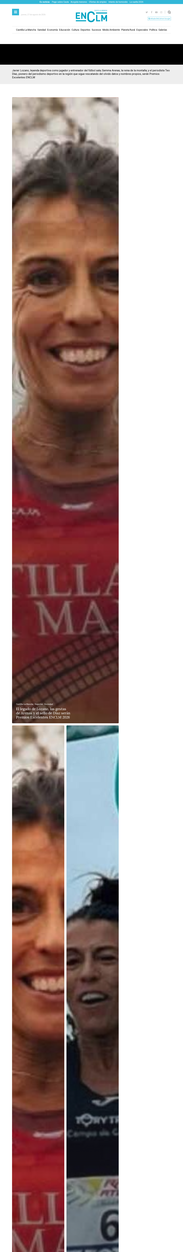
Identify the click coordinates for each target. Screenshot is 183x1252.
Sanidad (41, 29)
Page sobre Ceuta (60, 2)
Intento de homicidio (118, 2)
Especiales (142, 29)
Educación (64, 29)
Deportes (85, 29)
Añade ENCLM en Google (160, 19)
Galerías (162, 29)
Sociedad (48, 704)
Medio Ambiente (111, 29)
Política (153, 29)
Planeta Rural (128, 29)
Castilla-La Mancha (26, 29)
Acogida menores (79, 2)
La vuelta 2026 (136, 2)
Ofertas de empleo (98, 2)
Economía (52, 29)
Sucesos (96, 29)
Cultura (75, 29)
